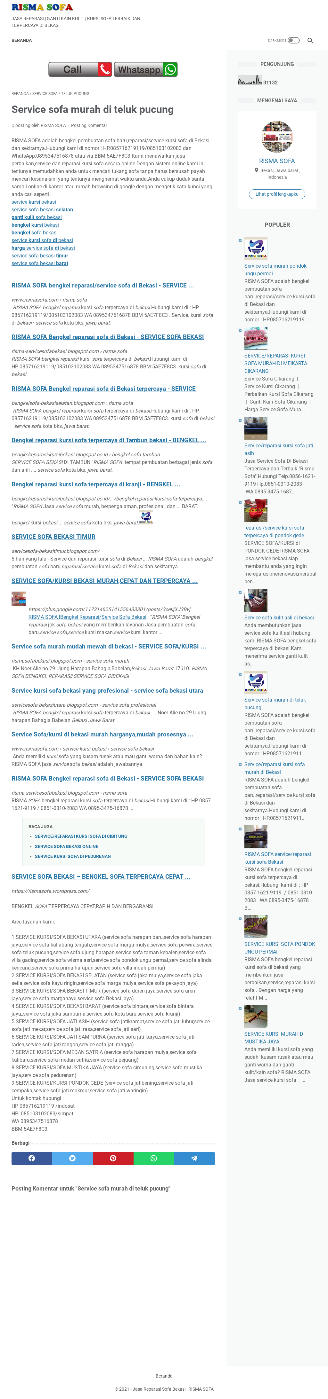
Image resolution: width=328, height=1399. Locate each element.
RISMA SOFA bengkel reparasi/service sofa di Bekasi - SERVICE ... (103, 285)
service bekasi (34, 202)
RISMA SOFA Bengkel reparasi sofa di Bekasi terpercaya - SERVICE (104, 388)
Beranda (22, 40)
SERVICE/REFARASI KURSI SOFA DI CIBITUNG (81, 836)
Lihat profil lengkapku (277, 194)
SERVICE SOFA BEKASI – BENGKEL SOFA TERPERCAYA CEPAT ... (101, 876)
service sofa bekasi (42, 210)
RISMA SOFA (277, 161)
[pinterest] (113, 1158)
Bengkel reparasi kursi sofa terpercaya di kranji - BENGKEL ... (96, 484)
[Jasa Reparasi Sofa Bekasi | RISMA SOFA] (47, 7)
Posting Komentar (89, 125)
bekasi (35, 225)
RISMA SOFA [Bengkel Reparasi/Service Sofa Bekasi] (88, 617)
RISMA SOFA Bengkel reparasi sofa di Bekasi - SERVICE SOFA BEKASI (108, 337)
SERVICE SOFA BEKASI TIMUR (53, 536)
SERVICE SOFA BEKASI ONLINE (66, 846)
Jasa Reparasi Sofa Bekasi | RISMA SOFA (173, 1389)
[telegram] (194, 1158)
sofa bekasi (37, 217)
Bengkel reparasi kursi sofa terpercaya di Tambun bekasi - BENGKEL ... (109, 440)
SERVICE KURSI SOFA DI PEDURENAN (73, 856)
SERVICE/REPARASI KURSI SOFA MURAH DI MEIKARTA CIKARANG (275, 363)
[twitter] (72, 1158)
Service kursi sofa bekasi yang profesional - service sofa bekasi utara (107, 690)
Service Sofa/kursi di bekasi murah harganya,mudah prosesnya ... (102, 734)
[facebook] (32, 1158)
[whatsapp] (154, 1158)
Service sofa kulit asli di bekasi (279, 618)
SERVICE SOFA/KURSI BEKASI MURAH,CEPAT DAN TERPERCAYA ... (105, 581)
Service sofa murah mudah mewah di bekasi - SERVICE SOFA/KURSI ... (109, 646)
